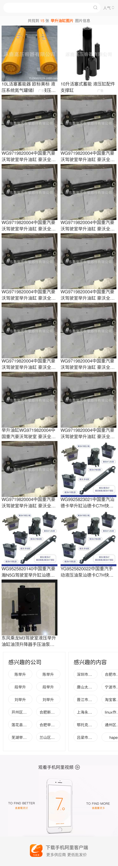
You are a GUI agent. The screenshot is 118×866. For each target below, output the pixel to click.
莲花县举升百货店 (26, 724)
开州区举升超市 (24, 712)
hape (113, 737)
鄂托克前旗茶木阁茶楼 (96, 724)
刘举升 (20, 699)
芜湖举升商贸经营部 (28, 737)
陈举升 (20, 674)
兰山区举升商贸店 (54, 737)
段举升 (20, 686)
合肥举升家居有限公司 (58, 724)
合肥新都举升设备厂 (56, 712)
